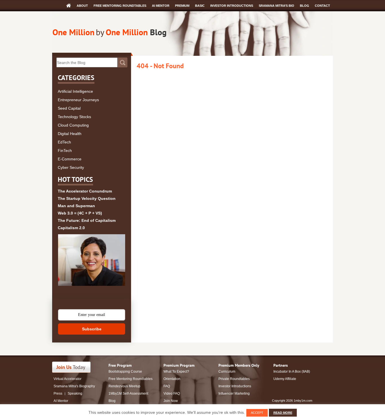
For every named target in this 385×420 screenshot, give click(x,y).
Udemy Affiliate (284, 379)
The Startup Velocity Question (87, 198)
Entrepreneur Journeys (78, 100)
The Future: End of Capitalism (87, 220)
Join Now (170, 401)
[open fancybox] (91, 260)
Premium (182, 5)
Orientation (171, 379)
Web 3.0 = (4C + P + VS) (80, 213)
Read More (282, 412)
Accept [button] (257, 412)
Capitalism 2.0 (71, 228)
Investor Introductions (231, 5)
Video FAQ (171, 393)
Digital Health (69, 133)
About (82, 5)
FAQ (166, 386)
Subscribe (91, 329)
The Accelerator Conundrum (85, 191)
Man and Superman (76, 206)
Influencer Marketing (234, 393)
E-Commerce (69, 159)
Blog (304, 5)
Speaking (75, 393)
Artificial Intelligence (75, 91)
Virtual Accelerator (67, 379)
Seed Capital (69, 108)
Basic (200, 5)
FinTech (65, 150)
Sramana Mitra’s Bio (276, 5)
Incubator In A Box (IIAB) (291, 371)
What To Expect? (176, 371)
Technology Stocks (74, 116)
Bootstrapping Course (125, 371)
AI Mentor (160, 5)
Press (58, 393)
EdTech (64, 142)
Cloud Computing (73, 125)
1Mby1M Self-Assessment (128, 393)
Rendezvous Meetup (124, 386)
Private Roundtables (234, 379)
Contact (322, 5)
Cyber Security (71, 167)
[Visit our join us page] (71, 367)
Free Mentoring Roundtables (120, 5)
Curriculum (226, 371)
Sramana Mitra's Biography (74, 386)
